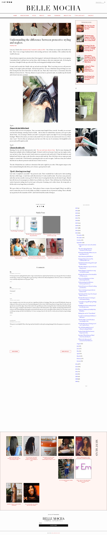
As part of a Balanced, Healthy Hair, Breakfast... (87, 310)
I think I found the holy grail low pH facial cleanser (87, 263)
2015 (76, 233)
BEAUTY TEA (67, 15)
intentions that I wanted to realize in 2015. (34, 49)
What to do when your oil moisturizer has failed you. (85, 339)
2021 (76, 218)
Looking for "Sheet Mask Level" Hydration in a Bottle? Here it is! (89, 68)
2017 (76, 228)
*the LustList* (79, 15)
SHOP (49, 15)
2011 (76, 371)
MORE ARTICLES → (66, 351)
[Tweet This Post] (37, 206)
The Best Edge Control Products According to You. (86, 320)
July (78, 346)
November (79, 237)
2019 (76, 223)
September (79, 242)
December (79, 235)
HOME (15, 15)
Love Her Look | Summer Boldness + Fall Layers (87, 316)
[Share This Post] (39, 206)
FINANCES (57, 15)
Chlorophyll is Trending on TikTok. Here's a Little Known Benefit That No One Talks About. (90, 59)
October (79, 240)
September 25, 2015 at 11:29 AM (15, 288)
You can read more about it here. (46, 150)
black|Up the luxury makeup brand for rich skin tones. (87, 306)
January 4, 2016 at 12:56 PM (15, 300)
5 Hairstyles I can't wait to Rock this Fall (87, 245)
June (78, 348)
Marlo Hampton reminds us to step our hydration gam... (87, 271)
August (79, 343)
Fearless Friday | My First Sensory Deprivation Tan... (86, 332)
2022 (76, 215)
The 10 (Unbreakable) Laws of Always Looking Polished (85, 328)
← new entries (14, 351)
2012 (76, 369)
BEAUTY (42, 15)
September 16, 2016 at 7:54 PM (15, 321)
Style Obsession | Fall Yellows (85, 256)
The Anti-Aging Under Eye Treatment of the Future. (85, 249)
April (78, 353)
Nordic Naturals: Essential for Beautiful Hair (33, 234)
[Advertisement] (40, 374)
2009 (76, 376)
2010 (76, 374)
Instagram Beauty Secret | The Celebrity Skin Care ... (85, 259)
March (78, 356)
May (78, 351)
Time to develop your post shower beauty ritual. (86, 290)
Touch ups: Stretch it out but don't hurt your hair (19, 257)
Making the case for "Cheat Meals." (86, 313)
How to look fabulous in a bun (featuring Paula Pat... (86, 279)
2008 (76, 379)
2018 (76, 225)
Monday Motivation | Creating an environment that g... (86, 298)
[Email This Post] (43, 206)
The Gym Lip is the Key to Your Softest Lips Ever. (89, 27)
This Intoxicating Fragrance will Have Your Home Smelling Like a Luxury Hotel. (89, 38)
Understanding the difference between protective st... (85, 282)
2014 (76, 364)
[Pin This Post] (41, 206)
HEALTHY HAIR (24, 15)
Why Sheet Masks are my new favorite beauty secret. (87, 267)
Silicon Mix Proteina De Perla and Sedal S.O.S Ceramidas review (55, 257)
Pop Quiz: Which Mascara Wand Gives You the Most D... (86, 335)
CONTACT (91, 15)
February (79, 358)
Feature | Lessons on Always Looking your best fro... (87, 286)
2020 (76, 220)
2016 (76, 230)
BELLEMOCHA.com (56, 533)
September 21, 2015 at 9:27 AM (15, 273)
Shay (11, 298)
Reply (11, 281)
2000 (76, 381)
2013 (76, 366)
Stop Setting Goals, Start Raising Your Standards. (89, 77)
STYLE (34, 15)
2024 (76, 210)
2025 (76, 208)
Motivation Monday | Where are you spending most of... (87, 253)
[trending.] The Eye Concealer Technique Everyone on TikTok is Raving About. (90, 48)
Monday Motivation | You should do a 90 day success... (87, 275)
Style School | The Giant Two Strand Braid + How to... (87, 294)
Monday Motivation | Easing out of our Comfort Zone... (87, 324)
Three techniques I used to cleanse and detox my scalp (51, 234)
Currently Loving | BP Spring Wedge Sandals (87, 302)
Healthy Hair (13, 45)
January (79, 361)
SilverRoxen (13, 320)
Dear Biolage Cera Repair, (17, 231)
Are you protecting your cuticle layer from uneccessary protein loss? (37, 257)
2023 (76, 213)
